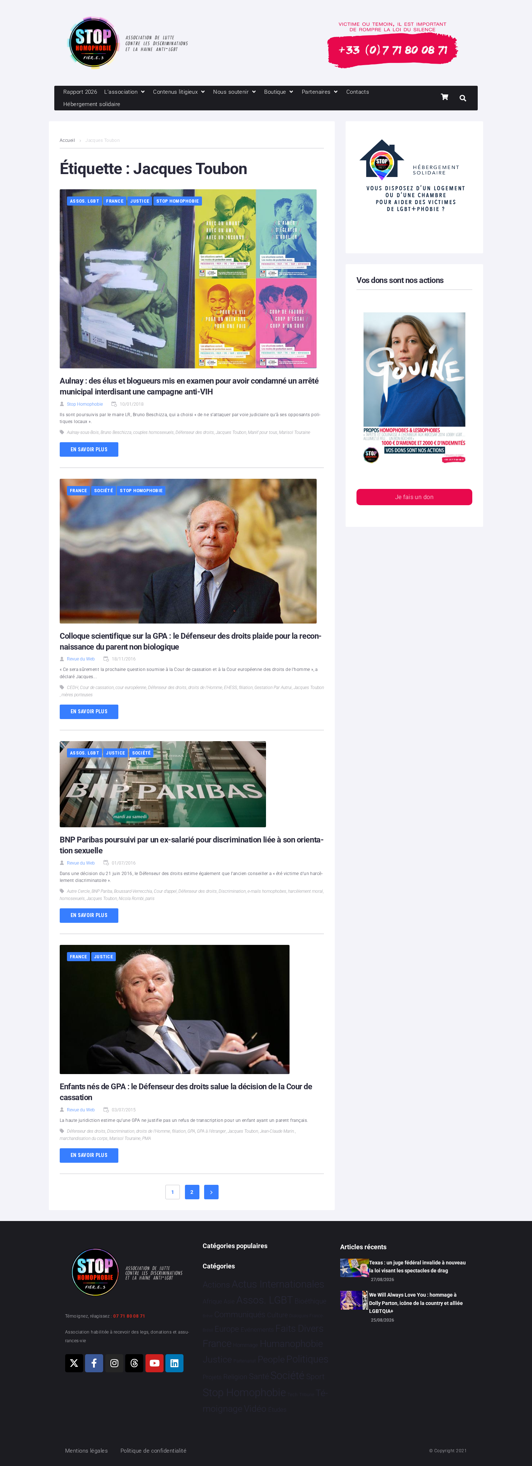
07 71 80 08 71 (129, 1316)
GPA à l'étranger (211, 1131)
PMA (146, 1138)
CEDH (72, 687)
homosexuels (72, 898)
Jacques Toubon (231, 432)
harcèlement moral (305, 891)
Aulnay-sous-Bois (83, 432)
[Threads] (134, 1363)
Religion (235, 1377)
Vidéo (255, 1408)
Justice (139, 201)
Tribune (306, 1394)
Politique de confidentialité (154, 1451)
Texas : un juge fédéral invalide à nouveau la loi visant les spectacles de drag (417, 1266)
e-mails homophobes (267, 891)
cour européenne (130, 687)
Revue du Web (81, 659)
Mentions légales (86, 1451)
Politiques (307, 1359)
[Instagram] (114, 1363)
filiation (246, 687)
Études (277, 1409)
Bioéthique (310, 1301)
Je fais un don (414, 497)
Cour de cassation (97, 687)
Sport (315, 1376)
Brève (208, 1316)
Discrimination (232, 891)
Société (103, 490)
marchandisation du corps (83, 1138)
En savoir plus (89, 449)
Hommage (245, 1345)
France (114, 201)
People (271, 1359)
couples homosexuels (153, 432)
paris (150, 898)
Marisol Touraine (294, 432)
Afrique (212, 1301)
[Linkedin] (174, 1363)
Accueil (67, 140)
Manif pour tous (262, 432)
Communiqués (239, 1314)
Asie (229, 1301)
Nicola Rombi (131, 898)
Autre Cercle (78, 891)
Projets (212, 1377)
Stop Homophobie (177, 201)
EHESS (230, 687)
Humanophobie (291, 1343)
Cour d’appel (165, 891)
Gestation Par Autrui (273, 687)
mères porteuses (77, 694)
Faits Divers (299, 1328)
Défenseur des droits (195, 432)
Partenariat (244, 1361)
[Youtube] (154, 1363)
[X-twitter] (74, 1363)
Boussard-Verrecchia (133, 891)
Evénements (257, 1329)
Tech (292, 1394)
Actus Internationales (278, 1284)
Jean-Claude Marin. (277, 1131)
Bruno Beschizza (116, 432)
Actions (216, 1285)
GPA (191, 1131)
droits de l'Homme (205, 687)
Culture (277, 1315)
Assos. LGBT (84, 201)
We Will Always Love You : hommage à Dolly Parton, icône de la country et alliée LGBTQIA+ (416, 1303)
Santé (259, 1376)
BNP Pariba (102, 891)
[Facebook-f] (94, 1363)
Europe (227, 1329)
